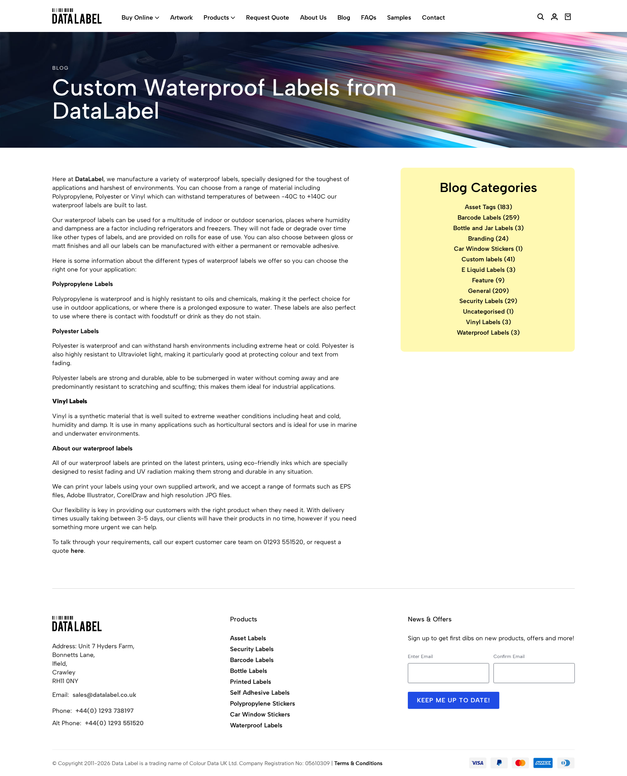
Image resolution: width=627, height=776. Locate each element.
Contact (433, 17)
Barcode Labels (489, 217)
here (77, 550)
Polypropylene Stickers (262, 703)
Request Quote (267, 17)
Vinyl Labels (488, 322)
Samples (399, 17)
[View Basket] (568, 17)
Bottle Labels (248, 670)
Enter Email (420, 656)
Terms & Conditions (358, 763)
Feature (488, 280)
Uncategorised (488, 311)
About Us (313, 17)
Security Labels (488, 301)
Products (216, 17)
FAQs (368, 17)
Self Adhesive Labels (260, 692)
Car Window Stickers (488, 249)
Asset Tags (488, 207)
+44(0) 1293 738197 (104, 710)
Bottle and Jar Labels (488, 228)
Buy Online (137, 17)
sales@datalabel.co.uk (104, 694)
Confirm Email (509, 656)
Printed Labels (250, 681)
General (488, 290)
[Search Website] (540, 17)
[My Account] (554, 17)
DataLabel (89, 179)
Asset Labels (248, 638)
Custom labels (488, 259)
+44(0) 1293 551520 (114, 723)
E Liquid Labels (489, 269)
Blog (343, 17)
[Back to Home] (77, 623)
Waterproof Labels (488, 332)
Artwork (181, 17)
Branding (488, 238)
